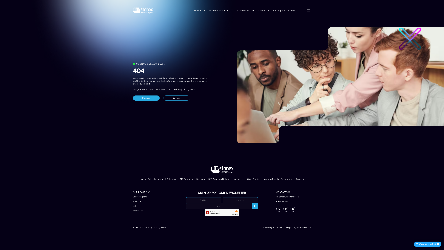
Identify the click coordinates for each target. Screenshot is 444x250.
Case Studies (253, 179)
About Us (239, 179)
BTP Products (243, 10)
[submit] (255, 206)
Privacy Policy (160, 228)
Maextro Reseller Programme (278, 179)
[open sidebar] (308, 10)
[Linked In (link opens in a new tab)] (278, 209)
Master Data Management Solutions (212, 10)
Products (146, 98)
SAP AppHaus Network (284, 10)
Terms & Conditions (141, 228)
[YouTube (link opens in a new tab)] (292, 209)
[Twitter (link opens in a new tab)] (285, 209)
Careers (300, 179)
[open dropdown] (232, 10)
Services (261, 10)
